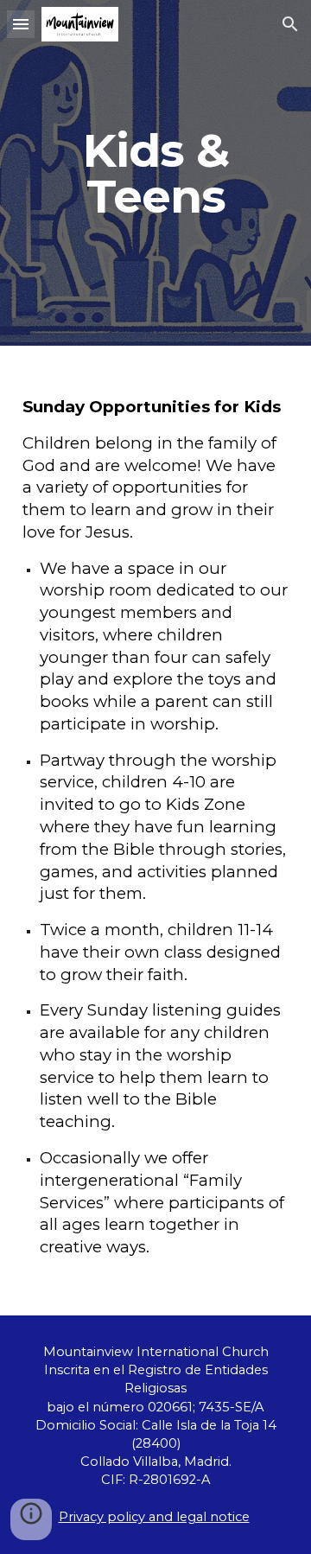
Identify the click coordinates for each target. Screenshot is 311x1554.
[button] (20, 24)
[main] (155, 173)
